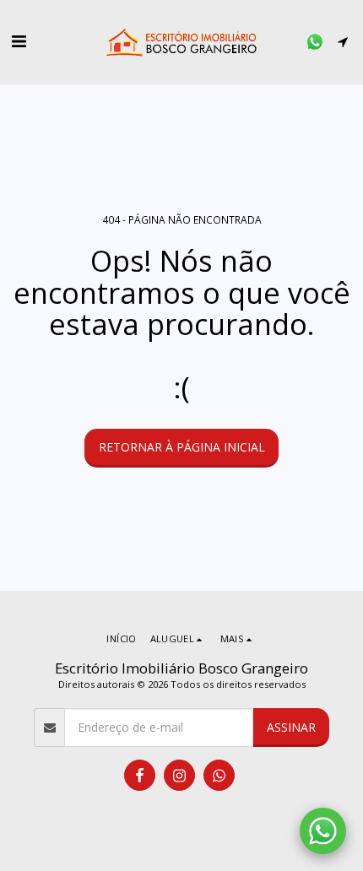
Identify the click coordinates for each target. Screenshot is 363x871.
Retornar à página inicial (182, 447)
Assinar (291, 727)
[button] (18, 41)
